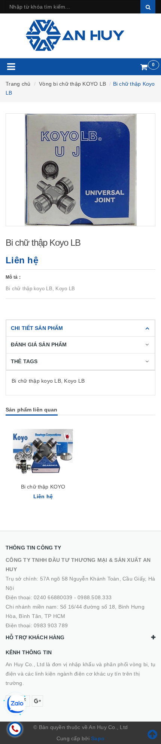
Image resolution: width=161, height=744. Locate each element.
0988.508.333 (95, 597)
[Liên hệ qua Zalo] (16, 704)
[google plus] (37, 701)
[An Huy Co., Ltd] (81, 35)
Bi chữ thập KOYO (43, 487)
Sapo (97, 738)
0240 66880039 (53, 597)
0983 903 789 (51, 625)
